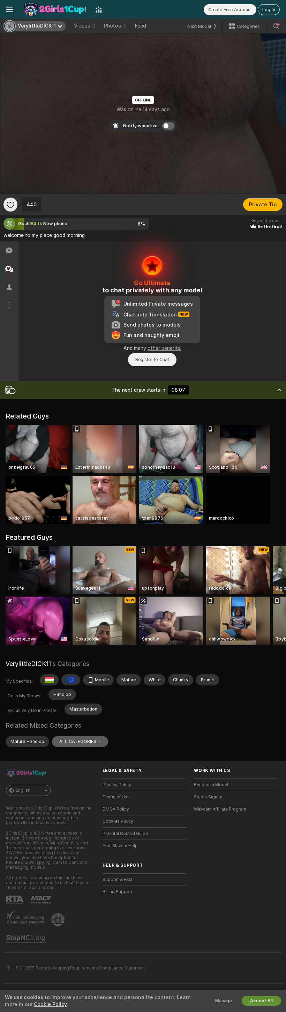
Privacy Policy (117, 784)
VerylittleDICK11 (28, 663)
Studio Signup (208, 797)
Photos (115, 26)
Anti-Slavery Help (120, 845)
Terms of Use (116, 797)
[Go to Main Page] (54, 9)
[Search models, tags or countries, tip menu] (276, 26)
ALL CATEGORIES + (80, 741)
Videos (84, 26)
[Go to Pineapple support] (58, 919)
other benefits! (164, 348)
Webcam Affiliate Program (220, 809)
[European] (70, 679)
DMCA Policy (116, 809)
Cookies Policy (118, 821)
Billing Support (117, 891)
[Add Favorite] (10, 205)
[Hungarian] (49, 679)
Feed (140, 26)
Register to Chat (152, 359)
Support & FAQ (117, 879)
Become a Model (211, 784)
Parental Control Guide (125, 833)
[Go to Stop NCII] (26, 939)
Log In (268, 9)
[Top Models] (98, 9)
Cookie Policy (50, 1004)
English (23, 790)
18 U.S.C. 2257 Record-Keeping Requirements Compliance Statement (75, 968)
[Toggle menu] (10, 9)
